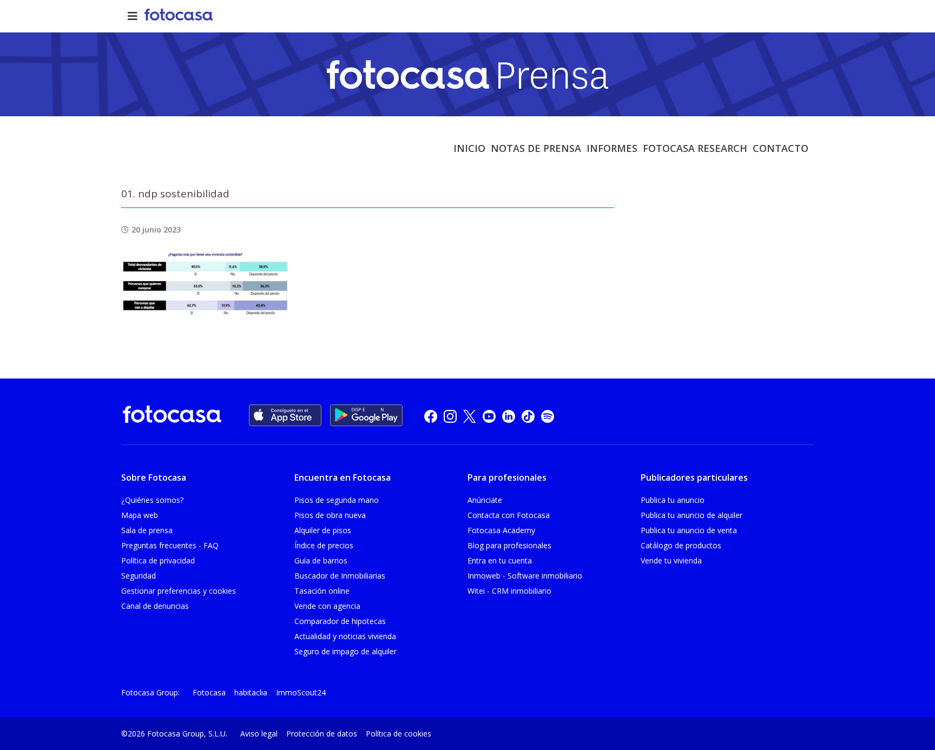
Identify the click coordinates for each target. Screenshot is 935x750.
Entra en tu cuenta (499, 560)
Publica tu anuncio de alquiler (691, 515)
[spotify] (547, 416)
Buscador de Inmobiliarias (339, 575)
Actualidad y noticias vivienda (345, 636)
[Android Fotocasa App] (366, 415)
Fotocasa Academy (501, 530)
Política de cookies (398, 733)
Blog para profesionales (509, 545)
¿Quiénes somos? (152, 500)
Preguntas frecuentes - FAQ (170, 545)
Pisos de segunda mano (336, 500)
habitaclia (250, 692)
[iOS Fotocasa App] (285, 415)
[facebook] (430, 416)
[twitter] (469, 416)
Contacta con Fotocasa (508, 515)
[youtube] (489, 416)
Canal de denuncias (155, 606)
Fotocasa (209, 692)
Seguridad (138, 575)
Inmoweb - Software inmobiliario (524, 575)
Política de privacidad (158, 560)
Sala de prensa (147, 530)
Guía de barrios (320, 560)
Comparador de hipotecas (340, 621)
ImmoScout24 (301, 692)
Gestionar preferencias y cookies (178, 591)
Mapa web (139, 515)
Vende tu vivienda (671, 560)
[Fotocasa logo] (172, 416)
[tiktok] (528, 416)
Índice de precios (323, 545)
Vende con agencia (327, 606)
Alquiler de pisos (322, 530)
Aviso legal (259, 733)
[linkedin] (508, 416)
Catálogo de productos (681, 545)
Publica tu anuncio (672, 500)
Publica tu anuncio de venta (689, 530)
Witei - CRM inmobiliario (509, 591)
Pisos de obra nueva (330, 515)
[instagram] (450, 416)
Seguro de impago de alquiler (345, 651)
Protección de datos (321, 733)
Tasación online (322, 591)
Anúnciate (484, 500)
